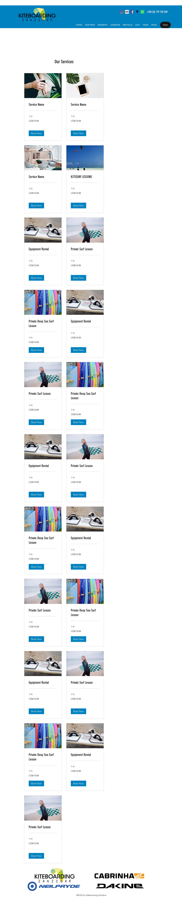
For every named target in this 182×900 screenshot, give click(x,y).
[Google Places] (137, 12)
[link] (43, 104)
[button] (36, 133)
